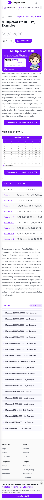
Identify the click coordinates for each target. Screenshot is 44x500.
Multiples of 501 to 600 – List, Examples (19, 398)
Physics (26, 449)
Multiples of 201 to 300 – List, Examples (19, 416)
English (5, 449)
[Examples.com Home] (16, 2)
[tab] (9, 8)
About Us (26, 466)
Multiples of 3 (9, 200)
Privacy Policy (28, 470)
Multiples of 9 (9, 233)
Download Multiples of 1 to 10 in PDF (22, 123)
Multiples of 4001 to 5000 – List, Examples (20, 343)
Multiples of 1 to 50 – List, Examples (18, 428)
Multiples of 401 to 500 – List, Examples (19, 404)
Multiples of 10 (9, 239)
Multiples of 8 (9, 228)
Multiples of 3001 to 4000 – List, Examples (20, 349)
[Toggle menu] (4, 2)
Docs (25, 456)
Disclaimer (27, 477)
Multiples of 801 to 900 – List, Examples (19, 367)
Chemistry (6, 456)
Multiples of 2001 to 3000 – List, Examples (20, 355)
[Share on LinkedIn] (20, 34)
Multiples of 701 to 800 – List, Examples (19, 380)
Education (6, 473)
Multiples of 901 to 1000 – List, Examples (20, 373)
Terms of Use (28, 473)
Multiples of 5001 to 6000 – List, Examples (20, 337)
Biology (26, 452)
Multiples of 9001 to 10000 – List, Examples (21, 313)
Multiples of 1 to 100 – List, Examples (18, 392)
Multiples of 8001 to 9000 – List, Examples (20, 319)
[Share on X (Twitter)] (9, 34)
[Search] (36, 3)
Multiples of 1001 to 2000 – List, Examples (20, 361)
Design (4, 466)
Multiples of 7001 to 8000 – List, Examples (20, 325)
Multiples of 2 (9, 195)
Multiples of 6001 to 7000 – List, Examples (20, 331)
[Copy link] (4, 34)
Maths (10, 17)
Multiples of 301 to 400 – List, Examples (19, 422)
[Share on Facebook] (15, 34)
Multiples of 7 (9, 222)
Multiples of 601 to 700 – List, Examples (19, 386)
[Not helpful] (11, 41)
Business (5, 470)
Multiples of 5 (9, 211)
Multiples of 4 (9, 206)
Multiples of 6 (9, 217)
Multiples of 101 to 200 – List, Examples (19, 410)
